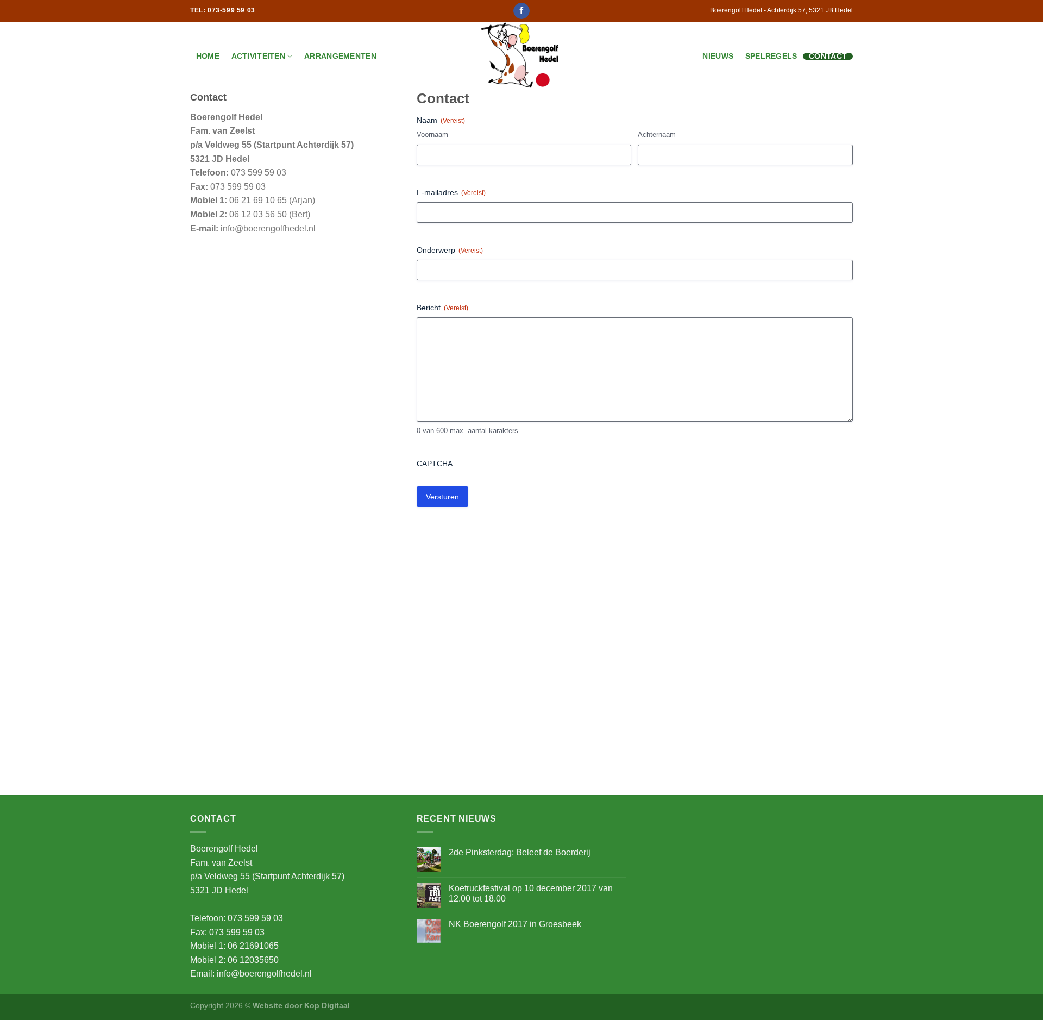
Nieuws (717, 56)
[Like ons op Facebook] (521, 11)
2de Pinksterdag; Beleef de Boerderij (519, 852)
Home (207, 56)
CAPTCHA (435, 463)
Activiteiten (258, 56)
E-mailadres (451, 192)
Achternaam (657, 134)
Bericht (442, 307)
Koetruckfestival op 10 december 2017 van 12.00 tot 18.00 (531, 893)
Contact (828, 56)
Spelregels (771, 56)
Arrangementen (340, 56)
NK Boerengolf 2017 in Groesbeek (515, 924)
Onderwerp (450, 250)
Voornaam (432, 134)
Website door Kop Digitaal (301, 1005)
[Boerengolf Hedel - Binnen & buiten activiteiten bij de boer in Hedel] (521, 56)
